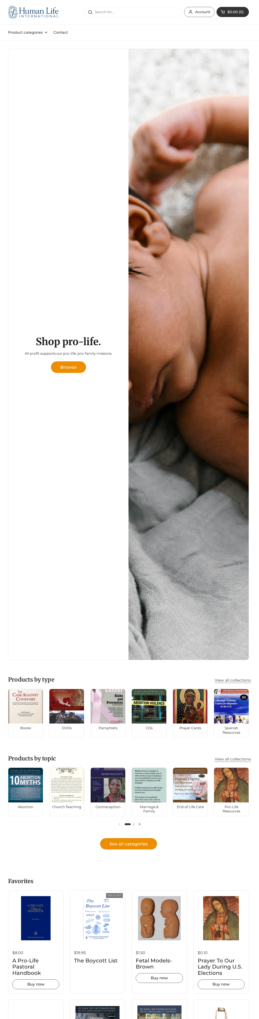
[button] (233, 12)
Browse (68, 367)
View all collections (233, 680)
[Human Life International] (33, 12)
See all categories (128, 843)
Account (202, 12)
